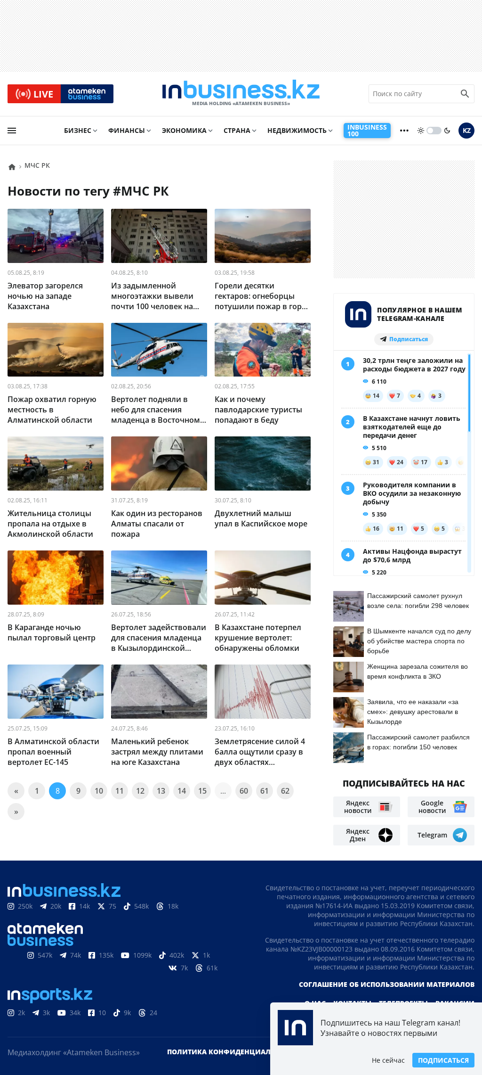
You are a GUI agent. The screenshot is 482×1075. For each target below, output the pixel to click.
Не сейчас (388, 1060)
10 (99, 791)
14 (181, 791)
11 (119, 791)
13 (161, 791)
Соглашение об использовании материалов (386, 984)
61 (264, 791)
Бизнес (77, 130)
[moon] (447, 130)
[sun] (421, 130)
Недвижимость (297, 130)
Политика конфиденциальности (233, 1051)
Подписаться (443, 1060)
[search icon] (465, 93)
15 (202, 791)
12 (140, 791)
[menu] (11, 130)
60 (244, 791)
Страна (237, 130)
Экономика (184, 130)
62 (285, 791)
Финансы (126, 130)
